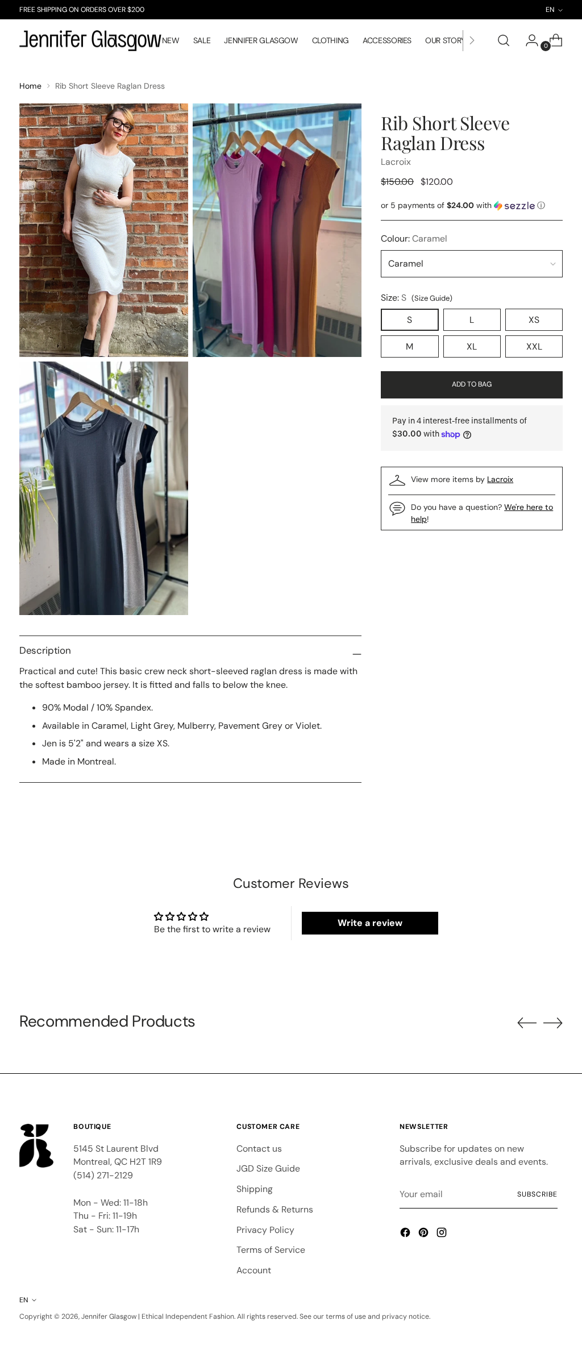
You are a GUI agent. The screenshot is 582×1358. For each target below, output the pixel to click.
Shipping (254, 1189)
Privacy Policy (265, 1230)
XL (472, 346)
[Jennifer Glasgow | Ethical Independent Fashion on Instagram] (443, 1234)
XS (534, 320)
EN (23, 1300)
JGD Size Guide (268, 1168)
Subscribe (537, 1194)
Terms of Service (270, 1250)
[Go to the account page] (527, 40)
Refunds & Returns (274, 1209)
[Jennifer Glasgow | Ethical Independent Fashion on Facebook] (406, 1234)
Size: (416, 298)
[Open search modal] (503, 40)
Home (30, 86)
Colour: (414, 238)
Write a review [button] (370, 923)
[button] (472, 205)
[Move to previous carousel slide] (527, 1023)
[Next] (471, 40)
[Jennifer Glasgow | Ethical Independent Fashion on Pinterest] (424, 1234)
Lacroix (396, 162)
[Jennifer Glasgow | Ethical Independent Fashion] (90, 41)
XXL (534, 346)
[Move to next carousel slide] (553, 1022)
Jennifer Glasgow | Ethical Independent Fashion (157, 1316)
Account (253, 1270)
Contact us (259, 1148)
